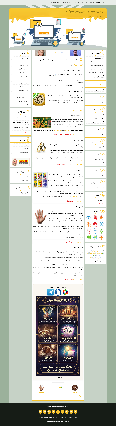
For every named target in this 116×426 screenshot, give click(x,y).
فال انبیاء (101, 102)
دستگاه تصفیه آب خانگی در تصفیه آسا (21, 118)
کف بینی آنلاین (78, 237)
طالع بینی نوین (25, 180)
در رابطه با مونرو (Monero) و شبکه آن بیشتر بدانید (21, 123)
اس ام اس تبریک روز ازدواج (97, 61)
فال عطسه (26, 177)
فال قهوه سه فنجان (98, 118)
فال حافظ (98, 2)
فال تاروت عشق (24, 93)
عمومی (73, 396)
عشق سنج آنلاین (99, 188)
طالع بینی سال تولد (98, 261)
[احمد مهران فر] (75, 53)
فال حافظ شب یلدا (24, 152)
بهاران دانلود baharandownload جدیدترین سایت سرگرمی (59, 60)
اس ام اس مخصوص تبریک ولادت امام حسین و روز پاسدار (96, 77)
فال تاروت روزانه (24, 58)
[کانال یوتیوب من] (44, 412)
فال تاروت (91, 2)
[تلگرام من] (71, 412)
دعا (102, 163)
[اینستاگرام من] (62, 412)
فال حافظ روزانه (57, 130)
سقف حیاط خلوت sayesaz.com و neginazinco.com (21, 128)
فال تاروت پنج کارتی (23, 79)
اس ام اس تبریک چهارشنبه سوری (95, 72)
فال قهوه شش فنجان (98, 122)
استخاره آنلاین (76, 2)
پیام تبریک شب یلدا (23, 156)
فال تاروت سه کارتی (23, 72)
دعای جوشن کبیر (99, 159)
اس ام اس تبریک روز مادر (97, 69)
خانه (104, 2)
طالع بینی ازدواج (58, 390)
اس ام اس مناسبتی (66, 2)
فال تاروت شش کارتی (23, 83)
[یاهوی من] (75, 412)
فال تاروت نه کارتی (24, 86)
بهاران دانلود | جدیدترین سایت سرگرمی (84, 11)
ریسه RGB (100, 200)
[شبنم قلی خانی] (40, 53)
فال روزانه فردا (24, 193)
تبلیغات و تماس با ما (55, 2)
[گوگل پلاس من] (49, 412)
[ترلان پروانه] (58, 53)
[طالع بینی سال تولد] (95, 255)
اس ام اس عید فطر (99, 58)
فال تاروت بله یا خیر (23, 101)
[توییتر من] (53, 412)
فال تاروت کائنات (24, 65)
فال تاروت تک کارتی (23, 69)
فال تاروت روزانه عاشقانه (22, 97)
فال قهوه (101, 115)
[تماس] (58, 412)
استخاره (81, 106)
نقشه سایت (50, 421)
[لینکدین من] (40, 412)
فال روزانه (84, 2)
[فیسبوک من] (67, 412)
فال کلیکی (100, 175)
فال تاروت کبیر (24, 61)
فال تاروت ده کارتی (23, 90)
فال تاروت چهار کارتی (23, 76)
